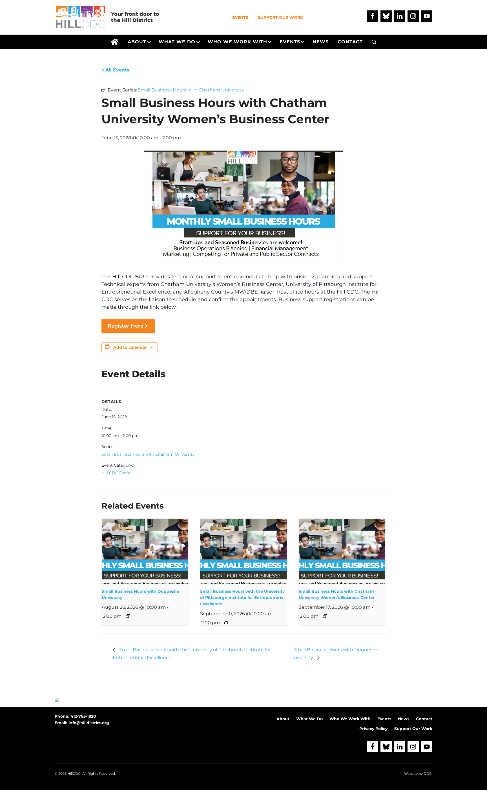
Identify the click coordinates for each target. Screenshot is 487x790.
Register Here (125, 326)
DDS (427, 773)
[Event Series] (128, 616)
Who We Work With (350, 718)
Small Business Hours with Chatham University (148, 454)
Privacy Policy (373, 728)
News (403, 718)
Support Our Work (280, 17)
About (282, 718)
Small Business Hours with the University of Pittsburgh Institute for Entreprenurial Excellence (242, 598)
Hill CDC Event (115, 472)
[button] (374, 42)
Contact (424, 718)
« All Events (115, 70)
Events (240, 17)
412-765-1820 (83, 716)
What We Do (309, 718)
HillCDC (74, 773)
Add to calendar (130, 347)
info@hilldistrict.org (88, 722)
